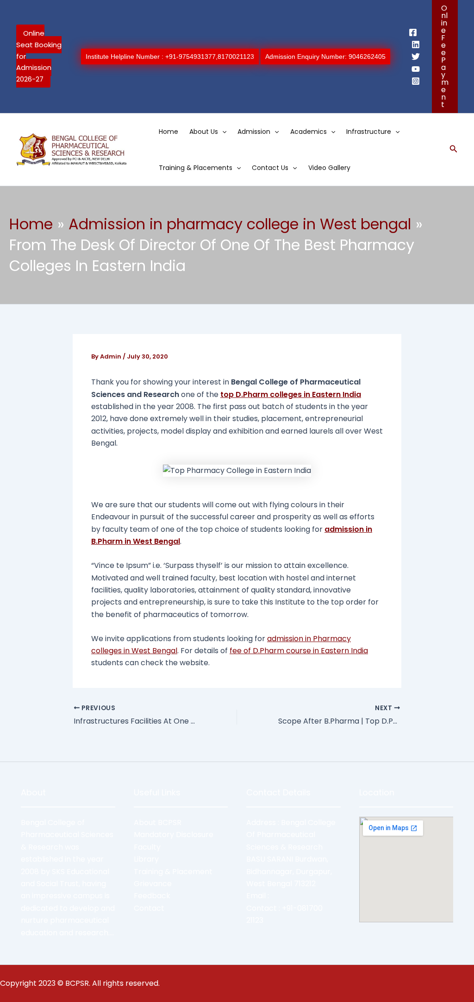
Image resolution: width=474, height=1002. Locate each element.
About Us (203, 131)
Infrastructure (368, 131)
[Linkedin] (416, 44)
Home (168, 131)
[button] (445, 56)
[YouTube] (416, 69)
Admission (253, 131)
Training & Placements (195, 167)
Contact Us (270, 167)
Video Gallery (329, 167)
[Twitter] (416, 56)
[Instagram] (416, 81)
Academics (308, 131)
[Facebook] (413, 32)
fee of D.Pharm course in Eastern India (299, 650)
